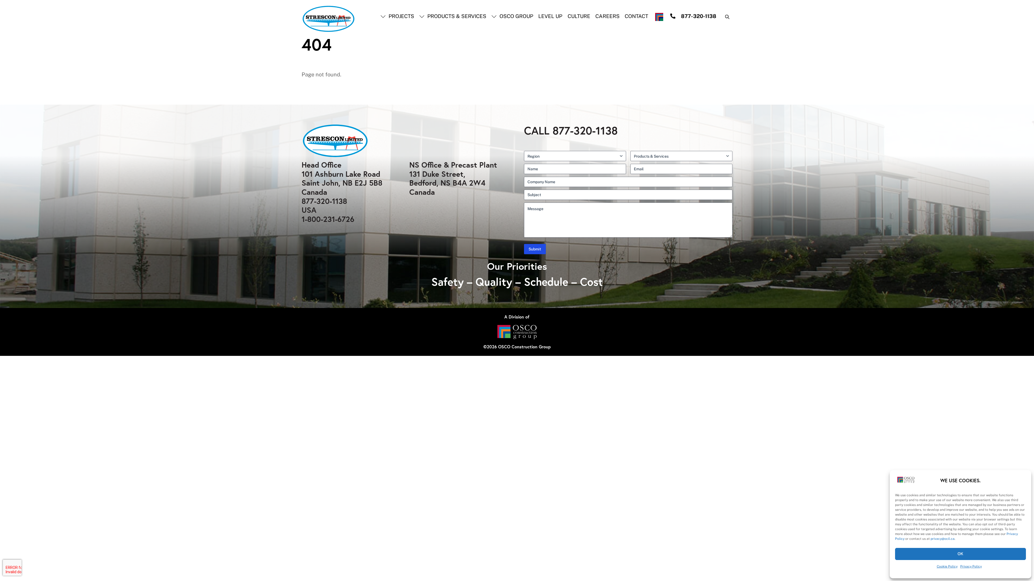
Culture (579, 16)
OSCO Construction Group (524, 346)
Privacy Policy (971, 566)
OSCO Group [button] (515, 16)
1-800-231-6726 (328, 219)
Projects (400, 16)
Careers (607, 16)
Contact (636, 16)
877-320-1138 (324, 201)
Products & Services (456, 16)
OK (961, 553)
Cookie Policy (947, 566)
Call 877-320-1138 (571, 130)
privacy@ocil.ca (943, 539)
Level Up (550, 16)
